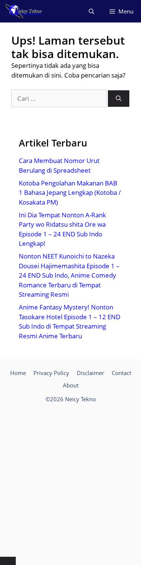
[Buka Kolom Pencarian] (91, 11)
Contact (121, 373)
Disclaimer (90, 373)
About (71, 385)
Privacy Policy (51, 373)
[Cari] (118, 98)
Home (18, 373)
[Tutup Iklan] (8, 561)
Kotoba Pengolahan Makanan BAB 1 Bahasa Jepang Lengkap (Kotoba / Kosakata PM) (70, 192)
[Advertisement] (70, 481)
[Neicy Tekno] (23, 11)
